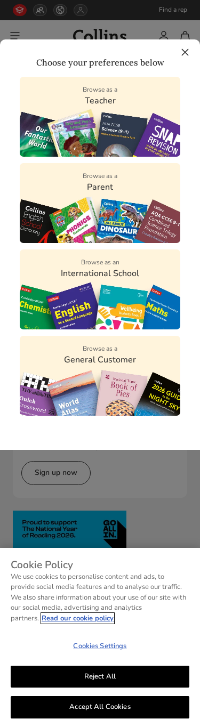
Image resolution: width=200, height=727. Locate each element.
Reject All (100, 676)
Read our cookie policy (78, 618)
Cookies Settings (99, 646)
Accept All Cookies (99, 707)
